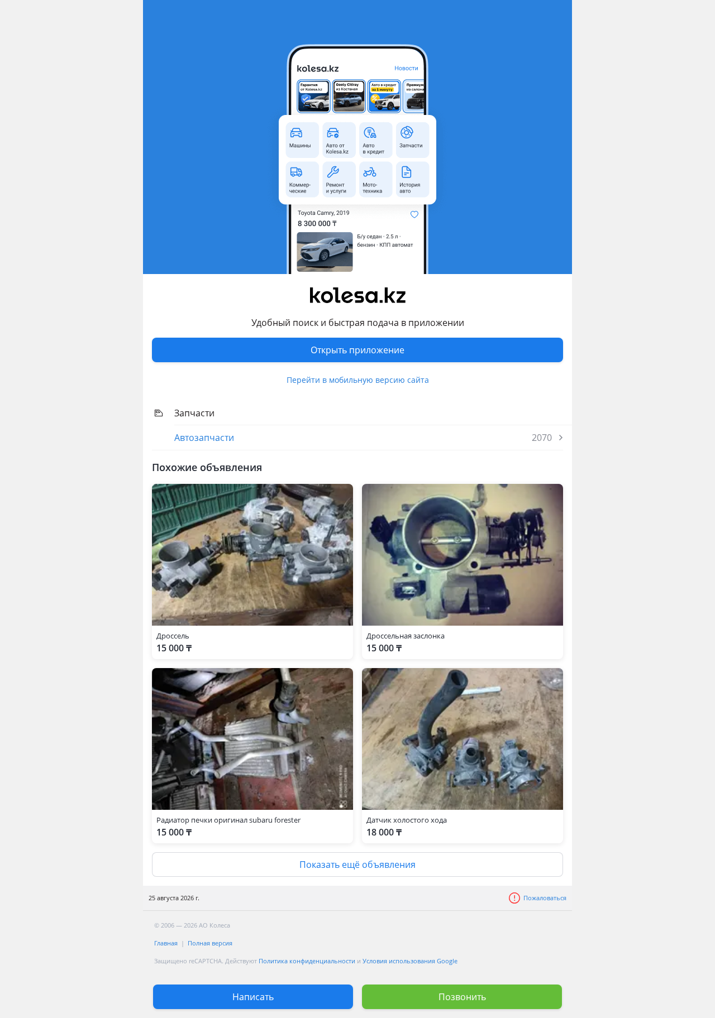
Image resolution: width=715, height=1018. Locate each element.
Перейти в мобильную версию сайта (358, 379)
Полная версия (210, 943)
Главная (166, 943)
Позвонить (462, 997)
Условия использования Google (410, 961)
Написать (253, 997)
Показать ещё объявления (357, 864)
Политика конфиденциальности (307, 961)
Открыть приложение (357, 350)
